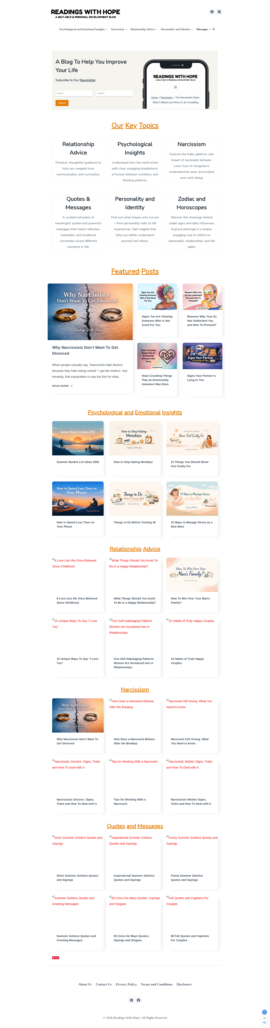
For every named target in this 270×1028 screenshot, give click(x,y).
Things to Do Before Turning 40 (135, 522)
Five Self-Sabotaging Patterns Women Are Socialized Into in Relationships (134, 663)
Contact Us (104, 984)
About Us (85, 984)
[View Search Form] (213, 29)
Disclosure (184, 984)
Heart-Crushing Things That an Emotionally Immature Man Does (157, 380)
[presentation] (90, 312)
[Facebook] (212, 12)
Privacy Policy (126, 984)
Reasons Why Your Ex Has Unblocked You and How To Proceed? (202, 320)
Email (101, 93)
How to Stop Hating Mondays (133, 462)
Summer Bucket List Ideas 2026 (78, 462)
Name (60, 93)
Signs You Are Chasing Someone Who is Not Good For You (157, 320)
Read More (61, 385)
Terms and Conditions (157, 984)
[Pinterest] (219, 12)
